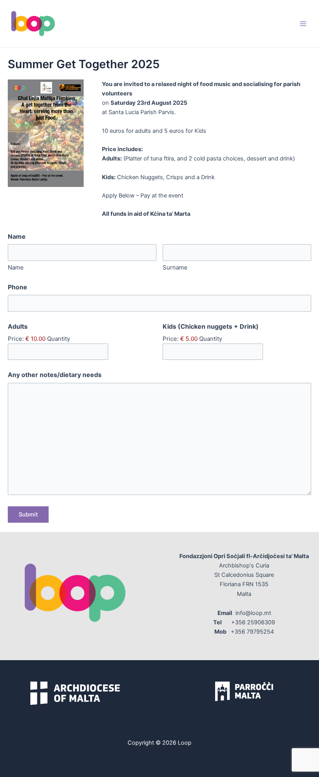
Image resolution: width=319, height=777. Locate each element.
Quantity (58, 338)
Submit (28, 514)
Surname (175, 267)
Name (16, 267)
